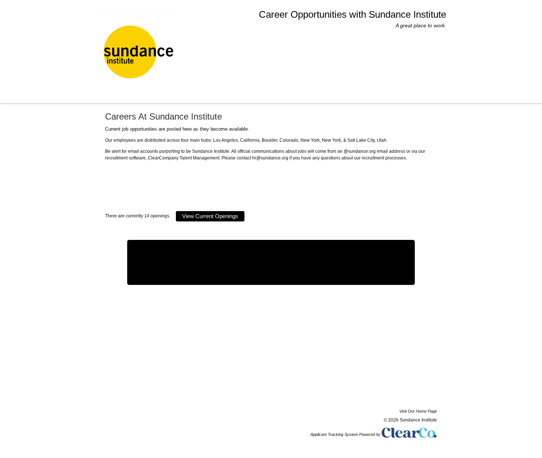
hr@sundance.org (270, 158)
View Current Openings (210, 216)
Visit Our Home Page (418, 411)
